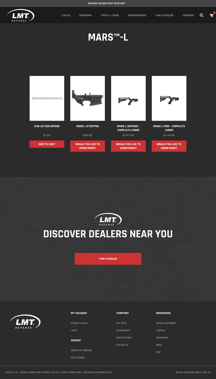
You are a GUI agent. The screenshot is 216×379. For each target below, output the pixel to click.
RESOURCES (163, 313)
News (159, 345)
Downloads (162, 337)
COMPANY (122, 313)
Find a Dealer (164, 15)
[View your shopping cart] (211, 15)
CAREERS (188, 15)
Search (76, 340)
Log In (66, 15)
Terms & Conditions (30, 372)
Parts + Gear (110, 15)
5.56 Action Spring (47, 126)
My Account (79, 313)
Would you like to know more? (87, 146)
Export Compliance (71, 372)
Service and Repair (166, 323)
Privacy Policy (51, 372)
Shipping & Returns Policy (97, 372)
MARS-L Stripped (87, 126)
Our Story (121, 323)
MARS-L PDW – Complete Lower (169, 128)
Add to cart (47, 144)
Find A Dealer (108, 259)
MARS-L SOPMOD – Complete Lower (128, 128)
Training (160, 330)
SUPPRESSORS (137, 15)
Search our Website (81, 350)
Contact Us (122, 345)
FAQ (158, 352)
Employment (123, 330)
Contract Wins (124, 337)
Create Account (79, 323)
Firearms (85, 15)
